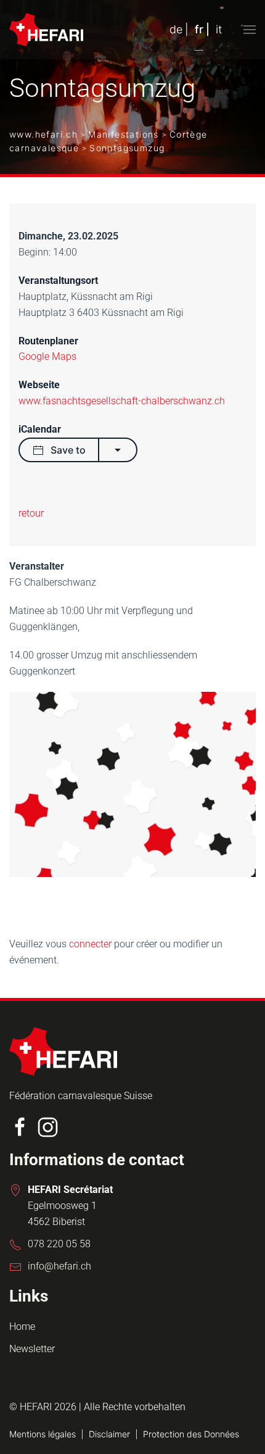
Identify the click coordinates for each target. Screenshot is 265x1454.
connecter (91, 944)
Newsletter (32, 1349)
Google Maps (47, 356)
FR (199, 29)
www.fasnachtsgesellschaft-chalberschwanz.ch (121, 401)
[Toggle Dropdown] (117, 450)
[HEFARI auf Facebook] (20, 1126)
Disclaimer (109, 1434)
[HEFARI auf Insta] (48, 1126)
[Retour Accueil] (46, 29)
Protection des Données (191, 1434)
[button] (249, 29)
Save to (68, 450)
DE (175, 29)
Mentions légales (42, 1434)
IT (219, 29)
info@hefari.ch (59, 1266)
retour (31, 513)
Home (22, 1326)
